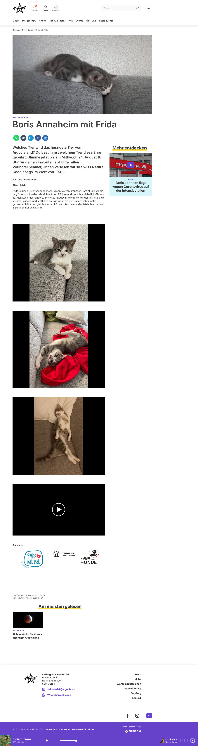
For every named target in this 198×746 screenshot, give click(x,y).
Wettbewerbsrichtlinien (83, 729)
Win (71, 20)
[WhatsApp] (16, 138)
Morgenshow (29, 20)
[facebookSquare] (127, 715)
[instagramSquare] (137, 715)
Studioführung (132, 688)
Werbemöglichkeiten (129, 683)
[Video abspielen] (59, 510)
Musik (16, 20)
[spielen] (46, 740)
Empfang (136, 693)
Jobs (138, 679)
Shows (42, 20)
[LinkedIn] (45, 138)
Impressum (64, 729)
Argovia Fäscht (57, 20)
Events (79, 20)
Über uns (91, 20)
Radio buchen (106, 20)
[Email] (31, 138)
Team (138, 674)
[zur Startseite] (19, 8)
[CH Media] (132, 730)
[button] (56, 8)
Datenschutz (51, 729)
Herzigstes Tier (19, 30)
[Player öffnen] (193, 741)
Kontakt (136, 698)
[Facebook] (38, 138)
